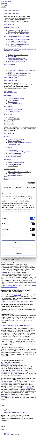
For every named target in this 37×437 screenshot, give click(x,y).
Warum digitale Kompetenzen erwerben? (19, 39)
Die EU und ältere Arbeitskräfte (17, 75)
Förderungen (8, 114)
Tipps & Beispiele (13, 166)
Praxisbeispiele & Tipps (14, 156)
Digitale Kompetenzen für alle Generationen (16, 36)
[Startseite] (4, 3)
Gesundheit (7, 159)
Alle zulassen (18, 242)
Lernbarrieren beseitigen (15, 155)
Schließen (3, 7)
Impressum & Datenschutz (11, 434)
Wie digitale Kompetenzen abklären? (18, 43)
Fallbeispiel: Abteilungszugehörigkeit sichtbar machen (16, 325)
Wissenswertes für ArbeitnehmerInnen (18, 33)
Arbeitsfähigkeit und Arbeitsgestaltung (19, 73)
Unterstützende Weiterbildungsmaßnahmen (20, 152)
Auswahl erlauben (18, 248)
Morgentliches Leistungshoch (16, 61)
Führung (6, 136)
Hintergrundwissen (9, 64)
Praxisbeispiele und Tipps (15, 46)
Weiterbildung (8, 147)
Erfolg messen (8, 106)
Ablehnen (19, 253)
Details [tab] (18, 187)
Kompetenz (4, 272)
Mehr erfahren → (9, 24)
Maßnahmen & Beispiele (15, 175)
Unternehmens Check (10, 92)
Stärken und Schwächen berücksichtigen (19, 172)
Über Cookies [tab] (30, 187)
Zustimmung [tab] (7, 187)
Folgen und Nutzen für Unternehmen (18, 32)
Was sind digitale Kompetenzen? (17, 41)
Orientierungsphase (13, 100)
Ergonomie (4, 396)
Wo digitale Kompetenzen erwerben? (18, 44)
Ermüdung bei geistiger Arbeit (16, 58)
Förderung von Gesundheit (15, 164)
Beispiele (7, 176)
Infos (6, 179)
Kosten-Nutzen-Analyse (15, 109)
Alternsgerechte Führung (15, 141)
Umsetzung (7, 95)
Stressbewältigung (13, 56)
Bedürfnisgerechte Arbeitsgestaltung (18, 55)
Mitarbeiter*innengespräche (8, 364)
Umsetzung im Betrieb (10, 77)
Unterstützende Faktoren (15, 173)
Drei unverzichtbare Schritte (16, 98)
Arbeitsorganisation (9, 169)
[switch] (32, 223)
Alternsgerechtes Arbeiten (11, 10)
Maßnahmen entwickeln (15, 103)
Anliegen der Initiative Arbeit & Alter (18, 30)
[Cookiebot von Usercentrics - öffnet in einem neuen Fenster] (27, 183)
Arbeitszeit (30, 388)
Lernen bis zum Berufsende (16, 150)
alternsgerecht (17, 295)
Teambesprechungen (6, 381)
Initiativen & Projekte (14, 119)
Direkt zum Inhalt (6, 1)
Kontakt (6, 433)
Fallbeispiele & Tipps (14, 144)
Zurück (5, 5)
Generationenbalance (14, 111)
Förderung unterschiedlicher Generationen (20, 142)
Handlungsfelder (9, 121)
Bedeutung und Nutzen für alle (13, 27)
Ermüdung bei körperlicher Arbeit (17, 59)
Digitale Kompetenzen (14, 153)
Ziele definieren (12, 102)
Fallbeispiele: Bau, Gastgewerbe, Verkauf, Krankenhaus (17, 301)
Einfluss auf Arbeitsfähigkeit (16, 139)
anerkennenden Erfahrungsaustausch (11, 372)
